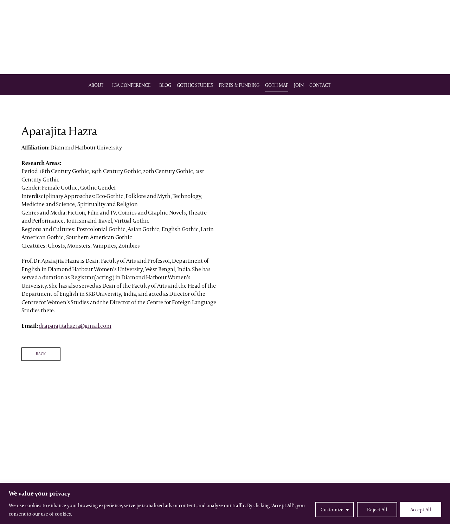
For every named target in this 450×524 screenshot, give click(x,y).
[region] (225, 503)
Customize (332, 509)
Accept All (420, 509)
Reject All (377, 509)
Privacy (253, 470)
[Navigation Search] (358, 85)
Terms (236, 470)
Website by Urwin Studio (225, 476)
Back (41, 353)
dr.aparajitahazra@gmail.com (75, 326)
